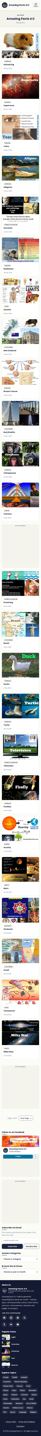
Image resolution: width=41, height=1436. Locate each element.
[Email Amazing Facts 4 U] (17, 1324)
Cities (14, 1390)
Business (19, 1403)
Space (5, 1395)
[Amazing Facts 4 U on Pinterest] (17, 1317)
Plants (22, 1390)
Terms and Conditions (26, 1422)
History (30, 1408)
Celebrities (15, 1399)
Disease (14, 1395)
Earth (5, 1399)
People (5, 1377)
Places (5, 1390)
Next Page (26, 1118)
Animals (24, 1377)
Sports (12, 1412)
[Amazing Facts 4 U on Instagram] (11, 1317)
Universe (24, 1395)
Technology (7, 1403)
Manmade (32, 1390)
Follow (18, 1156)
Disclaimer (20, 1426)
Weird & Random (21, 1382)
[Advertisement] (20, 547)
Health (14, 1377)
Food (28, 1386)
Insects (6, 1408)
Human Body (8, 1386)
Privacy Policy (11, 1422)
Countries (7, 1382)
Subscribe (12, 1246)
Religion (33, 1412)
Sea (24, 1399)
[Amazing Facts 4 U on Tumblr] (4, 1324)
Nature (34, 1395)
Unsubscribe (31, 1246)
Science (19, 1386)
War (4, 1412)
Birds (31, 1399)
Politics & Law (18, 1408)
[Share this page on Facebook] (36, 1157)
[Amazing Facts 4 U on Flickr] (11, 1324)
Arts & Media (31, 1403)
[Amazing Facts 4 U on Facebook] (4, 1317)
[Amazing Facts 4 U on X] (24, 1317)
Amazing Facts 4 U (17, 1149)
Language (22, 1412)
